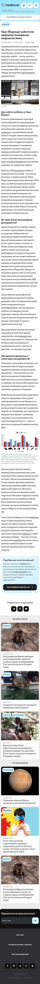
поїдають (26, 534)
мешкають (20, 170)
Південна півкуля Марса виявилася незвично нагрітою (19, 801)
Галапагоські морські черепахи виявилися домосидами (20, 706)
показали (17, 540)
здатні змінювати (17, 161)
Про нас (20, 935)
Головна (4, 10)
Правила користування (20, 945)
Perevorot (18, 978)
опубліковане (27, 72)
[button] (23, 5)
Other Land (28, 978)
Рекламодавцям (20, 954)
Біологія (10, 10)
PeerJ (33, 42)
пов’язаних (6, 132)
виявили (34, 517)
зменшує (5, 152)
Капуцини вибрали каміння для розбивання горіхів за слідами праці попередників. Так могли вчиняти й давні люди (18, 662)
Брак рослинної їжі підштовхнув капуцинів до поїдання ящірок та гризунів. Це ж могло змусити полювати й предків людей (19, 751)
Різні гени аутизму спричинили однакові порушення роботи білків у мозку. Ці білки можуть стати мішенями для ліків (19, 846)
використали (25, 336)
